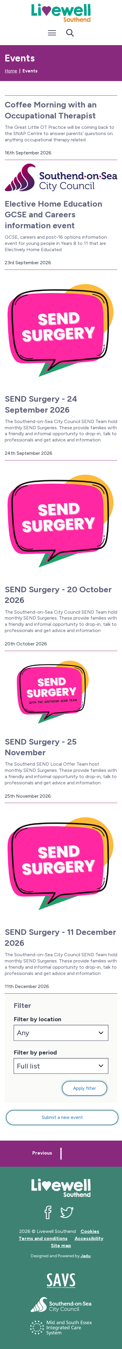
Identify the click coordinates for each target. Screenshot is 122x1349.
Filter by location (37, 1019)
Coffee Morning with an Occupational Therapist (51, 109)
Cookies (90, 1231)
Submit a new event (62, 1117)
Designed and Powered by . (61, 1255)
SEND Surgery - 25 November (41, 747)
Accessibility (89, 1238)
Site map (61, 1245)
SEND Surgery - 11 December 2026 (60, 937)
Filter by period (35, 1052)
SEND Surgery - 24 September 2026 (41, 404)
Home (11, 71)
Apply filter (84, 1088)
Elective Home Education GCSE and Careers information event (53, 214)
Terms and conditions (43, 1238)
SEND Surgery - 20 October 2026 (58, 594)
